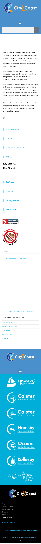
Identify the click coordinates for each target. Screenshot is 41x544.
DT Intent (9, 138)
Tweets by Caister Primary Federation (20, 311)
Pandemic (5, 338)
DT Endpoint (10, 157)
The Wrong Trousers (8, 334)
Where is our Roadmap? (9, 326)
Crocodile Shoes (7, 322)
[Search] (36, 30)
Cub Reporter (6, 330)
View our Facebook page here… (16, 258)
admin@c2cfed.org (8, 522)
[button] (20, 23)
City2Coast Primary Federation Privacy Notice (21, 530)
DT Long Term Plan (12, 129)
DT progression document (15, 148)
